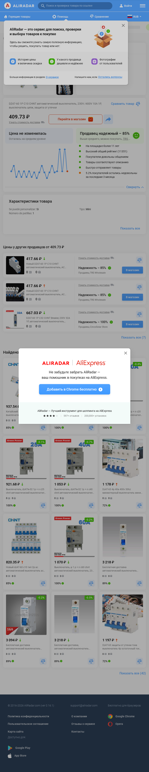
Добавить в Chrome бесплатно (72, 389)
